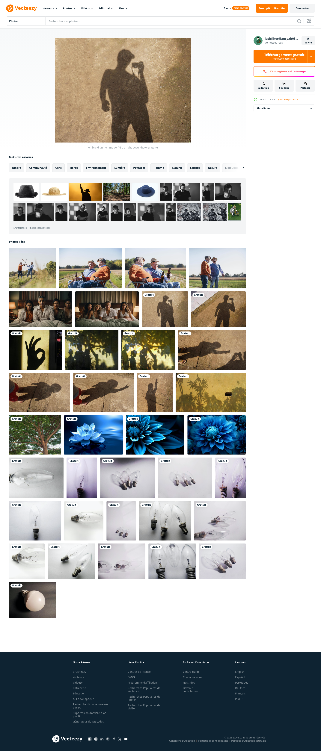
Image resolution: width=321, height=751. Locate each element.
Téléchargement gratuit (284, 56)
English (240, 671)
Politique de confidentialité (213, 740)
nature (212, 167)
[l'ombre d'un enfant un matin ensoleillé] (212, 350)
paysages (139, 167)
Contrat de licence (139, 671)
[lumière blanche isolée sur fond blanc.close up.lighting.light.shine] (36, 478)
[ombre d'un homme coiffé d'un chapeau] (165, 309)
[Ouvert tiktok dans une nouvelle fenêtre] (113, 738)
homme (158, 167)
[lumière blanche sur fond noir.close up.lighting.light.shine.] (32, 600)
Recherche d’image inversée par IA (90, 705)
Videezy (77, 682)
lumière (119, 167)
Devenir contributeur (191, 689)
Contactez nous (192, 677)
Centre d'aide (191, 671)
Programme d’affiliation (142, 682)
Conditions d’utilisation (182, 740)
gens (58, 167)
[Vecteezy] (21, 8)
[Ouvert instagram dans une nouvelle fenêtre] (95, 738)
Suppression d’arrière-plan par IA (89, 714)
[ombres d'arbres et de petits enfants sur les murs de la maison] (91, 350)
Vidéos (85, 8)
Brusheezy (79, 671)
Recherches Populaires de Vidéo (144, 706)
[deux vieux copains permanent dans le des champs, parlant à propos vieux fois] (217, 268)
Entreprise (79, 688)
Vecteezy (78, 677)
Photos (67, 8)
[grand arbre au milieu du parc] (35, 435)
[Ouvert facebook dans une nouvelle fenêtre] (89, 738)
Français (240, 693)
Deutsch (240, 688)
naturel (177, 167)
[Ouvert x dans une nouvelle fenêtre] (119, 738)
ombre (16, 167)
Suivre (308, 42)
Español (240, 677)
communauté (38, 167)
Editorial (104, 8)
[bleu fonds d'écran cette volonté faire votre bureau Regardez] (93, 435)
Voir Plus (234, 212)
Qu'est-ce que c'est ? (287, 99)
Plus (121, 8)
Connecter (302, 8)
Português (241, 682)
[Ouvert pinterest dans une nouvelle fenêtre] (107, 738)
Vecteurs (48, 8)
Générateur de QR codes (88, 721)
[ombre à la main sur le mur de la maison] (35, 350)
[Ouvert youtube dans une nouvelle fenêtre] (125, 738)
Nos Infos (189, 682)
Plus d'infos (263, 108)
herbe (74, 167)
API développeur (83, 699)
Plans (227, 8)
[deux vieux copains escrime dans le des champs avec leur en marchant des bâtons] (32, 268)
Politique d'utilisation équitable (248, 740)
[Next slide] (240, 167)
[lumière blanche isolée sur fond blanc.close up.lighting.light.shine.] (83, 520)
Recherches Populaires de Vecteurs (144, 689)
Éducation (79, 693)
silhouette (232, 167)
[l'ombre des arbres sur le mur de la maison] (211, 392)
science (195, 167)
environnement (96, 167)
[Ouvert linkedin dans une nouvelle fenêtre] (101, 738)
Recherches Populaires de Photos (144, 698)
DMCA (131, 677)
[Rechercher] (299, 21)
